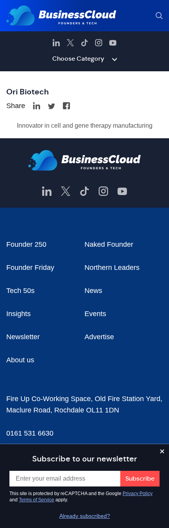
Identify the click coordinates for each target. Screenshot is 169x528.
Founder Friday (30, 267)
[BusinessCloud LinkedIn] (56, 42)
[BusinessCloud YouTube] (112, 42)
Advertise (99, 337)
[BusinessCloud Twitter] (70, 42)
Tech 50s (20, 291)
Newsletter (23, 337)
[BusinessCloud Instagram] (98, 42)
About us (20, 360)
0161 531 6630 (29, 433)
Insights (18, 314)
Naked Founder (108, 244)
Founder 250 (26, 244)
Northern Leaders (112, 267)
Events (95, 314)
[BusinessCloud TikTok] (84, 42)
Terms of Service (36, 500)
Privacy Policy (137, 493)
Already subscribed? (84, 516)
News (93, 291)
